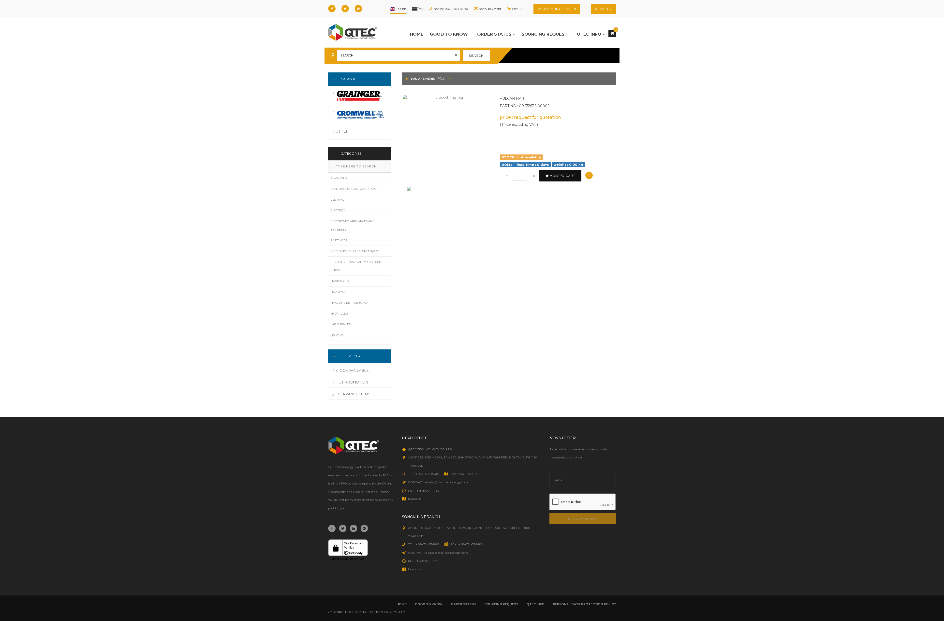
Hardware (339, 292)
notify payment (490, 9)
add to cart (562, 176)
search (476, 55)
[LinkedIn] (353, 528)
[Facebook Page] (332, 8)
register (603, 9)
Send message (582, 519)
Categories (351, 153)
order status (495, 34)
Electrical (339, 210)
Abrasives (339, 178)
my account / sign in (556, 9)
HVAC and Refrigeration (350, 302)
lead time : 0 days (533, 164)
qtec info (590, 34)
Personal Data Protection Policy (584, 604)
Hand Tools (340, 281)
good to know (449, 34)
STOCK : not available (521, 157)
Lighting (337, 335)
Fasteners (339, 240)
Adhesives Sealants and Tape (354, 189)
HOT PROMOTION (352, 382)
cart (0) (517, 9)
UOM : (507, 164)
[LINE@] (358, 8)
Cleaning (338, 199)
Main (441, 78)
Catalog (348, 79)
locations (414, 498)
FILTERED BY (351, 356)
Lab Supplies (341, 324)
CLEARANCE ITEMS (353, 394)
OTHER (342, 131)
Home (416, 34)
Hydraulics (339, 313)
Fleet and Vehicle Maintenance (355, 251)
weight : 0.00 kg (568, 164)
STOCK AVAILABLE (352, 370)
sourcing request (544, 34)
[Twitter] (345, 8)
